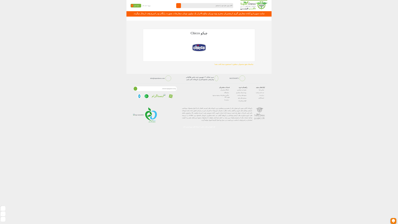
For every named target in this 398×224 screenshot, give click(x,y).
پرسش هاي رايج (242, 98)
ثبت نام (144, 5)
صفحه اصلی (239, 18)
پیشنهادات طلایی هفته (201, 18)
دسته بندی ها (228, 18)
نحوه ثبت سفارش (157, 18)
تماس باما (261, 90)
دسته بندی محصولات (254, 18)
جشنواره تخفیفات (216, 18)
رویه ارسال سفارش (241, 92)
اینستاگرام (261, 98)
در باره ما (168, 18)
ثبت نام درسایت (260, 92)
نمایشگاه (226, 92)
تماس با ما (177, 18)
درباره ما (262, 95)
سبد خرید (135, 5)
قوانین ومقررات (242, 100)
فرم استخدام (188, 18)
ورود (149, 5)
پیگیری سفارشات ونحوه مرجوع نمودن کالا (221, 96)
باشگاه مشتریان (224, 90)
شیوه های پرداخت (241, 95)
